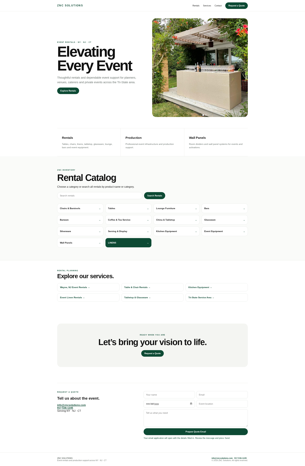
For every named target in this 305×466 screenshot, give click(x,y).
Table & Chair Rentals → (137, 287)
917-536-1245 (65, 408)
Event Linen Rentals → (72, 297)
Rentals (196, 5)
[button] (80, 208)
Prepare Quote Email (196, 432)
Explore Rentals (68, 91)
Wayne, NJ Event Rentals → (75, 287)
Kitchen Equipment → (200, 287)
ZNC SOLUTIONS (70, 5)
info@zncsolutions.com (71, 405)
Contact (218, 5)
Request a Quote (236, 5)
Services (207, 5)
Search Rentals (154, 195)
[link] (128, 242)
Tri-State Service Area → (201, 297)
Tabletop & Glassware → (137, 297)
